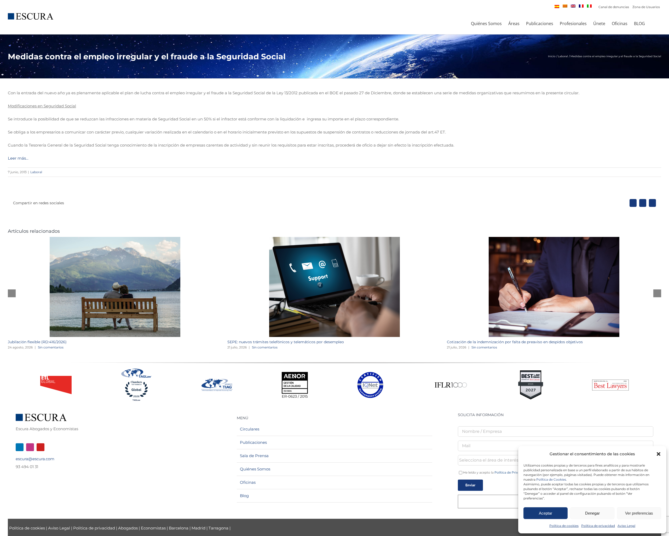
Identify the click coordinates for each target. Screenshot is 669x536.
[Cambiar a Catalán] (565, 6)
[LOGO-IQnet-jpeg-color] (370, 373)
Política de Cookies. (551, 479)
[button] (658, 454)
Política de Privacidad (511, 472)
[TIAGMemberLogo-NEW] (217, 380)
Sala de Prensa (254, 455)
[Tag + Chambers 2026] (136, 369)
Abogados (128, 528)
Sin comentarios (51, 347)
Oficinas (248, 482)
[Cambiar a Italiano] (589, 6)
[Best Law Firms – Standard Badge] (530, 372)
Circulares (249, 429)
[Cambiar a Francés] (581, 6)
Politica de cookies (27, 528)
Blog (244, 495)
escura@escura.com (35, 458)
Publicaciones (253, 442)
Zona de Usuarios (646, 7)
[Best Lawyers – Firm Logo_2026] (610, 381)
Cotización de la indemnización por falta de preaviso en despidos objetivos (515, 342)
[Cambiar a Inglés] (573, 6)
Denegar (592, 513)
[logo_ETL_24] (56, 377)
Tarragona (218, 528)
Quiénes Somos (255, 469)
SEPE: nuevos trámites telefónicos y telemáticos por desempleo (285, 342)
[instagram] (30, 447)
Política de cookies (564, 526)
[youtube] (40, 447)
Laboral (36, 172)
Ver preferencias (639, 513)
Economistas (153, 528)
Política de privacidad (598, 526)
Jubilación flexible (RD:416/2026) (37, 342)
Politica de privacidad (94, 528)
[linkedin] (20, 447)
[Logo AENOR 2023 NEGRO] (295, 373)
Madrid (198, 528)
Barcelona (178, 528)
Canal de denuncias (613, 7)
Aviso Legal (626, 526)
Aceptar (545, 513)
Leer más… (18, 158)
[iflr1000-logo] (450, 382)
